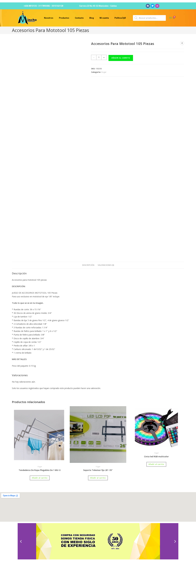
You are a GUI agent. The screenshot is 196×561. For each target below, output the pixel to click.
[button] (21, 541)
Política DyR (120, 18)
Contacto (79, 18)
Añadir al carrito (120, 58)
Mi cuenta (104, 18)
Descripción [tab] (88, 265)
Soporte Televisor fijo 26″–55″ (98, 470)
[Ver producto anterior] (182, 43)
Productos (64, 18)
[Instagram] (157, 6)
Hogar (103, 72)
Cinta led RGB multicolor (156, 456)
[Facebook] (148, 6)
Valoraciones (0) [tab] (106, 265)
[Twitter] (153, 6)
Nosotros (48, 18)
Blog (91, 18)
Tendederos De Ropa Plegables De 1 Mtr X (40, 470)
